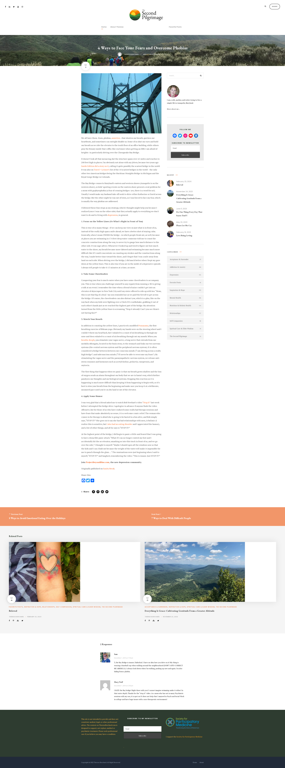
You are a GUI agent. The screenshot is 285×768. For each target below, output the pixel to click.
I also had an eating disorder (119, 424)
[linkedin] (9, 7)
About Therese (116, 27)
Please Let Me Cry (184, 225)
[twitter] (14, 7)
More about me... (173, 109)
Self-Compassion (64, 607)
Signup (274, 6)
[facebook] (5, 7)
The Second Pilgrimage (112, 607)
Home (104, 27)
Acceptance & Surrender (156, 607)
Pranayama (143, 325)
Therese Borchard (131, 54)
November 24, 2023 (184, 191)
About (201, 762)
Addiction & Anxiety (151, 54)
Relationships (48, 607)
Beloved (179, 184)
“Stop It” (146, 402)
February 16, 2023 (183, 232)
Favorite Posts (175, 27)
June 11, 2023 (181, 209)
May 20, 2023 (181, 222)
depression (113, 215)
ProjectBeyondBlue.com (97, 462)
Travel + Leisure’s (102, 169)
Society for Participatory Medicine (189, 737)
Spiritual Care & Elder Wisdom (87, 607)
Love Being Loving (184, 235)
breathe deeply (88, 340)
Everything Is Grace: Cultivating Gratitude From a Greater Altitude (188, 198)
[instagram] (22, 7)
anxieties (116, 138)
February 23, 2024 (183, 181)
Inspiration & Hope (32, 607)
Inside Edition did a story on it (95, 166)
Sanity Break (109, 468)
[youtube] (18, 7)
